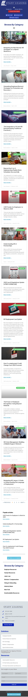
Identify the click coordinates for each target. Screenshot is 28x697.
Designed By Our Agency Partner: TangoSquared (11, 651)
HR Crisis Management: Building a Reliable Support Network (14, 443)
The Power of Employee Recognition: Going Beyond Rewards (12, 403)
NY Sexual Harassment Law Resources (12, 665)
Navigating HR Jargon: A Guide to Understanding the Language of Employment (14, 482)
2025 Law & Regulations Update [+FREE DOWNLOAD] (14, 283)
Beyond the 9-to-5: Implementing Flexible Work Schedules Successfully (12, 170)
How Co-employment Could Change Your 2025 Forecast (13, 364)
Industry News (8, 586)
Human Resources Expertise (9, 638)
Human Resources (9, 573)
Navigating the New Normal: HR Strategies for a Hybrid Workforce (14, 49)
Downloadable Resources (11, 593)
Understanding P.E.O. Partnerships (10, 245)
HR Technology (6, 641)
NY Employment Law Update (13, 319)
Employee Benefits (7, 636)
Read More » (7, 62)
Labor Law (7, 576)
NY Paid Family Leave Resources (10, 663)
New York (7, 589)
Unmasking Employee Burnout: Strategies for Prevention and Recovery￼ (14, 88)
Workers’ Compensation (11, 579)
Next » (23, 502)
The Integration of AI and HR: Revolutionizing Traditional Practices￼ (13, 128)
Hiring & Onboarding (10, 583)
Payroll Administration (8, 647)
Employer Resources (10, 569)
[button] (14, 7)
